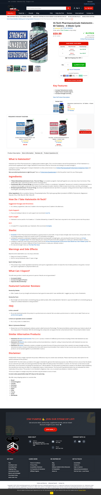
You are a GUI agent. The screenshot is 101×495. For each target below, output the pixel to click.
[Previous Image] (8, 43)
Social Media (77, 463)
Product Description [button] (14, 153)
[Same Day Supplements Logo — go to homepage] (15, 8)
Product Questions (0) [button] (51, 153)
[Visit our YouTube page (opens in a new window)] (79, 441)
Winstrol (21, 342)
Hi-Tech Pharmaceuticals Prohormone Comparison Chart (72, 168)
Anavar (21, 345)
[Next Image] (49, 43)
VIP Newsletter (56, 469)
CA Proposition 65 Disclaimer (37, 469)
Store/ (8, 19)
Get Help (58, 442)
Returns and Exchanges (14, 473)
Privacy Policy (33, 465)
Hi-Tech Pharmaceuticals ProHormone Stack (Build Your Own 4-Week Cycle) (67, 241)
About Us (54, 471)
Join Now (50, 429)
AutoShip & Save (12, 465)
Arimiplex (49, 226)
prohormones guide (16, 315)
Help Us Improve (78, 467)
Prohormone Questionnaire (48, 172)
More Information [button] (27, 153)
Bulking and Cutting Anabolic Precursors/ (29, 19)
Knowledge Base (12, 467)
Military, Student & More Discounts (61, 467)
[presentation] (14, 153)
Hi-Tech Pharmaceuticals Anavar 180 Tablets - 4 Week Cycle (25, 138)
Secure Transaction (74, 69)
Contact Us (76, 465)
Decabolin (14, 235)
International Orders (13, 471)
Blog (53, 463)
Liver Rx (47, 213)
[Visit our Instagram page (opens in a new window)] (84, 441)
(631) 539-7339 (59, 448)
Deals (53, 465)
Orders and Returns (42, 483)
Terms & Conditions (35, 463)
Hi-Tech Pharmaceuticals (87, 39)
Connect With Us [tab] (79, 437)
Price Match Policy (13, 475)
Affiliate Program (34, 471)
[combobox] (48, 8)
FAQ (9, 463)
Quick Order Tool (12, 477)
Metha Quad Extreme (25, 338)
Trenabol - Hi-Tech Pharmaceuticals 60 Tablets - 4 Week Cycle (59, 138)
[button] (12, 1)
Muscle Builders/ (14, 19)
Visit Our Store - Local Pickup (81, 471)
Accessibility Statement (36, 467)
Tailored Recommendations (81, 469)
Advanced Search (52, 483)
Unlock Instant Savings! (73, 80)
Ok (51, 492)
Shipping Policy (12, 469)
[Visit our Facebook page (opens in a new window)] (75, 441)
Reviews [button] (38, 153)
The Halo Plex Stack (34, 245)
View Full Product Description (61, 97)
